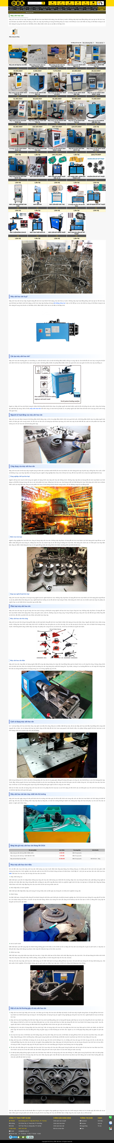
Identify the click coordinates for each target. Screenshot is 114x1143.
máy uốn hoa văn (35, 408)
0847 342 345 (23, 1128)
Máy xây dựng (24, 8)
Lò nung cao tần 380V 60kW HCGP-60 (18, 149)
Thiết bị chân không (52, 8)
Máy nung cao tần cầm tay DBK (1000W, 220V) (37, 65)
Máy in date (66, 8)
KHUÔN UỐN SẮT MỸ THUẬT (96, 176)
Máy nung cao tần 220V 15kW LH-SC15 (57, 93)
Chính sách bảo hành (59, 1123)
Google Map (84, 1126)
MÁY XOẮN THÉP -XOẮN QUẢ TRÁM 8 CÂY (76, 177)
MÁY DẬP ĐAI (37, 204)
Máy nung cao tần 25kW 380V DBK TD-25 (18, 93)
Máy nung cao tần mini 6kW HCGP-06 (18, 121)
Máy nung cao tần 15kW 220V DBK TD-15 (77, 65)
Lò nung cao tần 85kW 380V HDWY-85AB (57, 149)
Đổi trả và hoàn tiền (58, 1128)
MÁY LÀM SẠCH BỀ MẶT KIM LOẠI (18, 205)
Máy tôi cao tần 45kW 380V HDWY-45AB (96, 93)
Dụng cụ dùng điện (60, 8)
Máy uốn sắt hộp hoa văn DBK (18, 65)
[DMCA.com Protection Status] (22, 1137)
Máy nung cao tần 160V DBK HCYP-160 (17, 177)
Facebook (84, 1120)
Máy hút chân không (44, 8)
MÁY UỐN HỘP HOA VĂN (37, 176)
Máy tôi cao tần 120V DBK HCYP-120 (76, 149)
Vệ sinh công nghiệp (73, 8)
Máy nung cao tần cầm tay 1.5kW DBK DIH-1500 (57, 65)
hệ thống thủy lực (59, 303)
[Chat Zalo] (110, 1123)
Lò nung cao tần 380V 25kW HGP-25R (76, 93)
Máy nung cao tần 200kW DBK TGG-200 (37, 149)
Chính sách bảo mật (58, 1126)
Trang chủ (12, 12)
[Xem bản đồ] (110, 1128)
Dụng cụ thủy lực (12, 8)
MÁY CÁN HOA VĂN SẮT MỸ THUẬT (76, 233)
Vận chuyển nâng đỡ (81, 8)
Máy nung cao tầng (14, 36)
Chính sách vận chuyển (59, 1120)
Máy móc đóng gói (88, 8)
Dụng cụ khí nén (37, 8)
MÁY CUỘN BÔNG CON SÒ (18, 232)
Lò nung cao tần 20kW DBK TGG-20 (96, 65)
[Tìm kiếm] (43, 3)
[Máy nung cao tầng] (14, 32)
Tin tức (100, 1126)
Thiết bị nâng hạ (18, 8)
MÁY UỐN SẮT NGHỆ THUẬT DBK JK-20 (57, 177)
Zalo (82, 1128)
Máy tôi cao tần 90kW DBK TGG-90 (76, 121)
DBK (10, 873)
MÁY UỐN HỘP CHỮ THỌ (57, 204)
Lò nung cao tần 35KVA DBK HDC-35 (37, 93)
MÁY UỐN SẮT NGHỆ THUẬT (57, 232)
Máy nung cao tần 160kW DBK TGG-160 (57, 121)
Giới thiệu (100, 1120)
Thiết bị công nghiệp (102, 8)
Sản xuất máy (95, 8)
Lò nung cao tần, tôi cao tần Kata (76, 205)
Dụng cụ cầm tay (31, 8)
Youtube (83, 1123)
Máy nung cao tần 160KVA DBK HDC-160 (96, 121)
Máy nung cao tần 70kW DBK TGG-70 (37, 121)
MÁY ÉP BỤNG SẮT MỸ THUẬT (96, 204)
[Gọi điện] (110, 1117)
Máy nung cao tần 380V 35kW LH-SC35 (96, 149)
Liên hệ (100, 1123)
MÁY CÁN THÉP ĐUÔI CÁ (37, 232)
